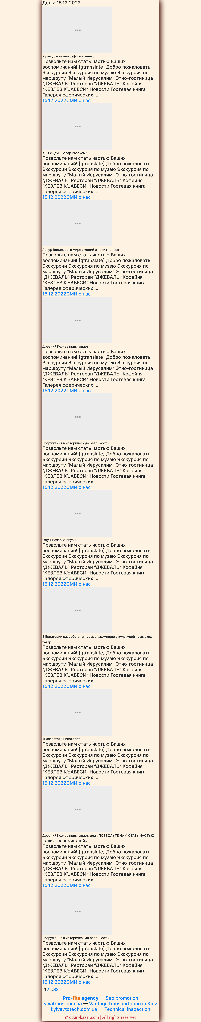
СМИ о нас (78, 100)
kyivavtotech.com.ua (74, 1009)
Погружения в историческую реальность (75, 443)
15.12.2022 (54, 100)
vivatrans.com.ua (63, 1003)
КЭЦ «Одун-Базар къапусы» (64, 153)
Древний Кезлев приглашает (65, 346)
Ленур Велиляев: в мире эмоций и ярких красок (80, 250)
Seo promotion (122, 998)
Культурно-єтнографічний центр (68, 56)
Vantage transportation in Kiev (123, 1003)
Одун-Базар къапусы (59, 540)
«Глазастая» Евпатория (61, 739)
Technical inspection (127, 1009)
